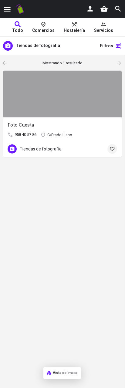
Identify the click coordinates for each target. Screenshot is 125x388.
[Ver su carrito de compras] (104, 9)
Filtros (106, 45)
